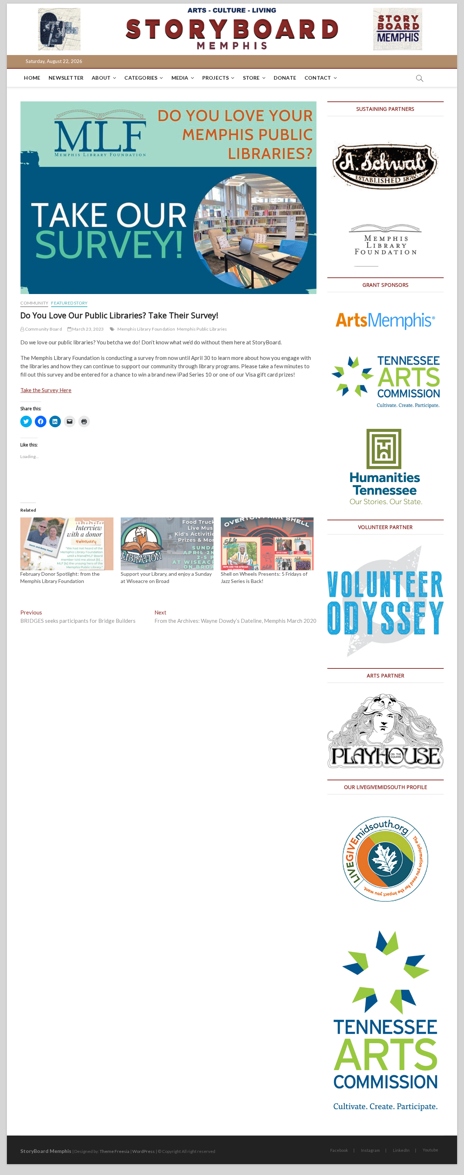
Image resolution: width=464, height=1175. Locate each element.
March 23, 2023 (87, 329)
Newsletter (66, 78)
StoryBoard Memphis (45, 1151)
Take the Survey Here (45, 390)
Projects (215, 78)
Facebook (339, 1150)
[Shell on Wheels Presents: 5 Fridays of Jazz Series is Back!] (267, 543)
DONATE (285, 78)
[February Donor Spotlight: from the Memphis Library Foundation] (66, 543)
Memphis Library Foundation (146, 329)
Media (179, 78)
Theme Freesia (114, 1151)
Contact (317, 78)
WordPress (143, 1151)
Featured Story (69, 303)
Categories (140, 78)
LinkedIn (401, 1150)
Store (251, 78)
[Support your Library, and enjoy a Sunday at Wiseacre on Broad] (167, 543)
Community (34, 303)
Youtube (430, 1149)
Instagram (370, 1150)
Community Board (43, 329)
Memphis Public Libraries (202, 329)
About (101, 78)
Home (32, 78)
